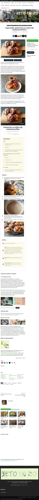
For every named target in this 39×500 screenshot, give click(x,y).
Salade (17, 5)
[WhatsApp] (21, 36)
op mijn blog (14, 290)
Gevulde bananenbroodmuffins (12, 375)
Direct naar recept (9, 60)
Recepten (20, 25)
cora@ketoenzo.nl (24, 485)
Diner (20, 5)
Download (17, 307)
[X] (16, 36)
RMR (15, 2)
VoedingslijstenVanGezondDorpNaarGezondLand (8, 307)
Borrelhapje (31, 5)
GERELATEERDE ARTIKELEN (5, 409)
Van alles (2, 5)
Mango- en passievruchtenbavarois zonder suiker (20, 395)
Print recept (18, 60)
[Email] (23, 36)
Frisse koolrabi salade (12, 417)
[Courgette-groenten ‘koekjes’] (4, 414)
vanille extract (9, 159)
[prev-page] (1, 430)
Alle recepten (7, 5)
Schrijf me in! (30, 52)
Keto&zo (19, 2)
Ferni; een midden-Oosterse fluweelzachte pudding (4, 426)
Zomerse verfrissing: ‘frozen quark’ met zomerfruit (21, 426)
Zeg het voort (24, 2)
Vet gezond (11, 384)
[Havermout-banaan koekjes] (21, 414)
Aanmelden (11, 0)
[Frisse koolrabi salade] (13, 414)
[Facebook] (14, 36)
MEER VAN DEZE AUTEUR (15, 409)
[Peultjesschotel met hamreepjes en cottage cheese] (13, 422)
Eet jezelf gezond (24, 497)
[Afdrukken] (25, 36)
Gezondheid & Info (31, 2)
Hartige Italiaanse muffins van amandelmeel (4, 375)
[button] (37, 2)
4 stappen (6, 283)
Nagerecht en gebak (25, 5)
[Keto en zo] (19, 15)
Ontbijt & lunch (13, 5)
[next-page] (3, 430)
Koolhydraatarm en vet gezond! (12, 23)
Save (18, 36)
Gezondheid (5, 23)
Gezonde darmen (3, 424)
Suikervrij (7, 384)
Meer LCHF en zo (29, 497)
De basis (12, 2)
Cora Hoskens (10, 400)
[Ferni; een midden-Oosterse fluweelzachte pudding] (4, 422)
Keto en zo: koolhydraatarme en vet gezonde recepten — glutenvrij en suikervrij (12, 353)
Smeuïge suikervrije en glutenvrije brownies (6, 395)
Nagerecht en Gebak (24, 25)
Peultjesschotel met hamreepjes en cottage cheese (12, 426)
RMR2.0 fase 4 (3, 384)
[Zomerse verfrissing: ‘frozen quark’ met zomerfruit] (21, 422)
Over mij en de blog (7, 2)
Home (2, 2)
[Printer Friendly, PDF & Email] (20, 358)
